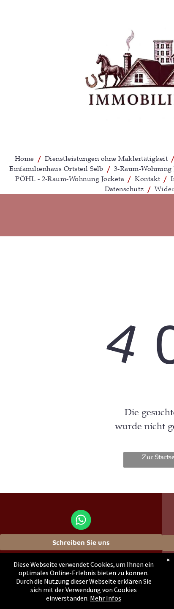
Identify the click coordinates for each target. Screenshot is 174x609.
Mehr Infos (105, 598)
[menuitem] (26, 159)
